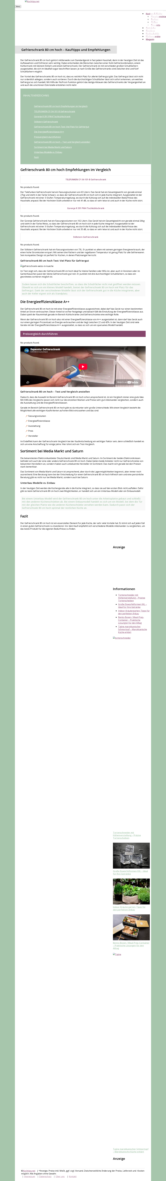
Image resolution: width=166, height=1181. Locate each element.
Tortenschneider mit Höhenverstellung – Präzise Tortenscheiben (131, 598)
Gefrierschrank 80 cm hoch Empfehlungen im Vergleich (61, 106)
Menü (18, 7)
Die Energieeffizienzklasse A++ (49, 131)
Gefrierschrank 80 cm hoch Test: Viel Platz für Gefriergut (61, 126)
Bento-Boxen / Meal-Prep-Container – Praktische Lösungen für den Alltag (131, 620)
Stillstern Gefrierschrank (46, 121)
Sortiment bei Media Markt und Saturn (53, 147)
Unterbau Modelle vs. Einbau (48, 152)
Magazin (150, 39)
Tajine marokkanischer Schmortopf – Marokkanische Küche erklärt (132, 629)
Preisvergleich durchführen (47, 137)
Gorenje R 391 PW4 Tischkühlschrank (52, 116)
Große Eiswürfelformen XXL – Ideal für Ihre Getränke (132, 606)
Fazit (36, 157)
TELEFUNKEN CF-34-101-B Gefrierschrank (54, 111)
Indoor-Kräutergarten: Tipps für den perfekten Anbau (134, 612)
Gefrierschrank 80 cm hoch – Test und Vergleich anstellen (62, 142)
